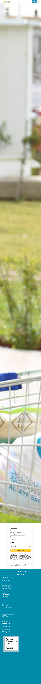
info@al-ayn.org (20, 574)
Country (12, 543)
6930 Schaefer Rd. (5, 580)
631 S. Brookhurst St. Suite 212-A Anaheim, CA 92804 (6, 604)
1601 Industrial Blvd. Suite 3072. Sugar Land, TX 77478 (6, 628)
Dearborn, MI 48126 (6, 582)
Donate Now (20, 550)
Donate (34, 1)
